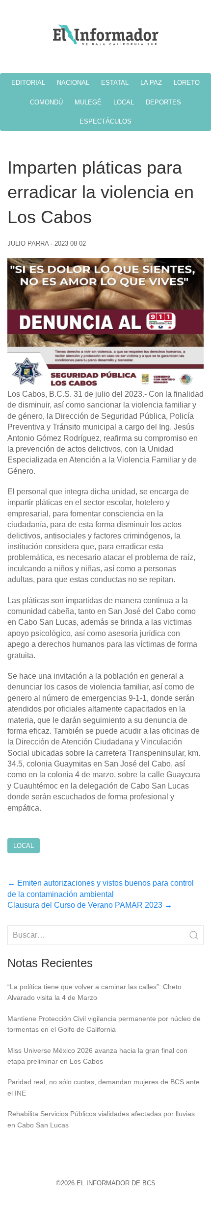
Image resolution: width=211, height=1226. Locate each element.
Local (23, 845)
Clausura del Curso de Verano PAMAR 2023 (89, 905)
